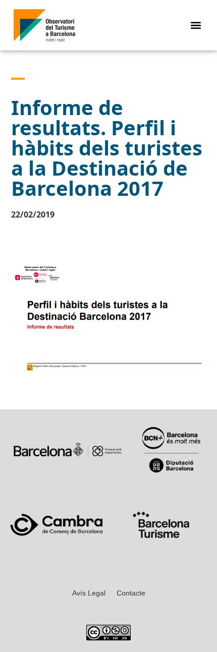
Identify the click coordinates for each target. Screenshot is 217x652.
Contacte (131, 593)
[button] (196, 25)
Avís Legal (88, 593)
